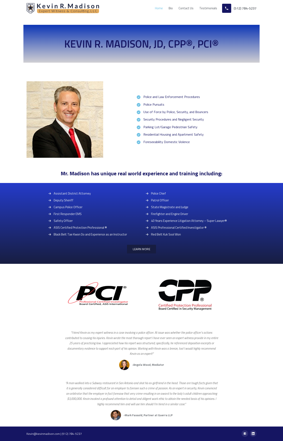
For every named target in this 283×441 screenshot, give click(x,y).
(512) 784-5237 (72, 433)
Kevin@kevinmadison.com (43, 433)
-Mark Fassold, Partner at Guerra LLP (148, 415)
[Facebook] (245, 433)
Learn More (141, 249)
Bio (171, 8)
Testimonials (208, 8)
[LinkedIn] (253, 433)
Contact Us (186, 8)
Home (159, 8)
